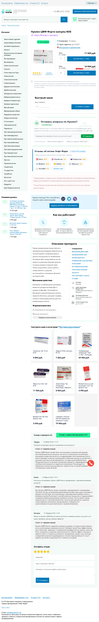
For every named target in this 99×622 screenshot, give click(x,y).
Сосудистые (8, 170)
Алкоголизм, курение (12, 39)
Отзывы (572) (35, 3)
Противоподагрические (13, 149)
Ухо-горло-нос (9, 181)
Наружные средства (11, 114)
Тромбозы (8, 174)
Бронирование (7, 3)
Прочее (7, 160)
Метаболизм (9, 107)
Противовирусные (11, 135)
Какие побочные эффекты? (56, 141)
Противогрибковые (11, 142)
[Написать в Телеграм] (69, 199)
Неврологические (11, 118)
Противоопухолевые (13, 25)
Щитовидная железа (12, 188)
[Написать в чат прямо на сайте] (63, 199)
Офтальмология (10, 125)
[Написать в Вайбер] (75, 199)
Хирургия (7, 184)
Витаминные (9, 62)
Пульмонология (10, 163)
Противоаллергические (13, 132)
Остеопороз (9, 121)
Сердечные (8, 167)
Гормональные (9, 83)
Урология (7, 177)
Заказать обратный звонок (85, 11)
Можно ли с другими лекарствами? (77, 141)
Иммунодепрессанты (12, 97)
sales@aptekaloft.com (13, 612)
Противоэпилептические (13, 156)
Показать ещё (58, 168)
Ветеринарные (9, 59)
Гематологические (11, 66)
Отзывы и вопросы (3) (49, 73)
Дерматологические (12, 86)
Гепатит (7, 69)
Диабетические (10, 90)
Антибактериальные (12, 46)
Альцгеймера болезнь (12, 43)
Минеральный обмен (12, 111)
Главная (4, 25)
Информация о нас (21, 3)
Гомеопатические (11, 80)
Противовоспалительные (13, 139)
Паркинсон (8, 128)
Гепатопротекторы (11, 73)
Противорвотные (10, 153)
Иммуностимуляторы (12, 100)
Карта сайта (6, 607)
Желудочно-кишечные (12, 93)
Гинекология (9, 76)
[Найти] (64, 19)
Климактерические (11, 104)
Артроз (7, 50)
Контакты (44, 3)
